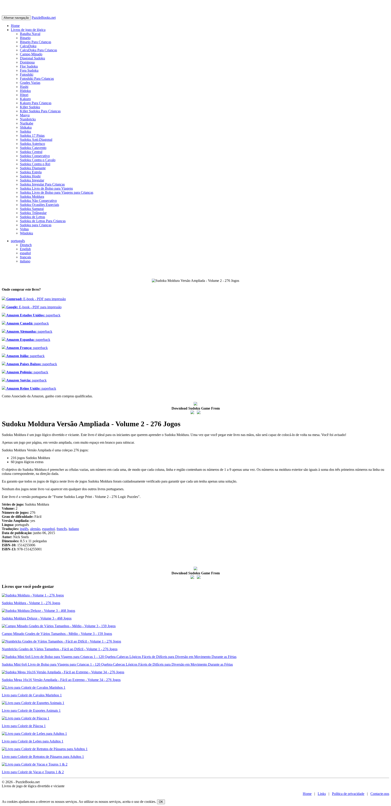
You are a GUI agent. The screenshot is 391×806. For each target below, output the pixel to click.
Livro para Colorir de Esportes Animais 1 (31, 710)
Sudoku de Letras (32, 217)
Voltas (24, 229)
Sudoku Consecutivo (35, 156)
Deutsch (26, 245)
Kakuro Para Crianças (35, 103)
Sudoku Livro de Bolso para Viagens (46, 188)
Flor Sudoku (29, 66)
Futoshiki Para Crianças (37, 78)
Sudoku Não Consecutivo (38, 201)
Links (322, 794)
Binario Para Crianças (35, 42)
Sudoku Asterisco (32, 144)
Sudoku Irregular (32, 180)
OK (161, 802)
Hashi (24, 87)
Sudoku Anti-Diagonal (36, 139)
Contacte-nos (379, 794)
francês (62, 529)
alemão (35, 529)
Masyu (25, 115)
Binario (25, 38)
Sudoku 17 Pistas (32, 135)
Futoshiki (26, 74)
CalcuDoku (28, 46)
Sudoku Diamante (33, 168)
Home (15, 26)
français (25, 257)
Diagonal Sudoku (32, 58)
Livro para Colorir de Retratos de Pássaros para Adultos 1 (43, 757)
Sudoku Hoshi (30, 176)
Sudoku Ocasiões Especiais (39, 205)
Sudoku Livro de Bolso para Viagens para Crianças (56, 192)
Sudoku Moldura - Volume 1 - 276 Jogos (31, 603)
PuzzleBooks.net (44, 17)
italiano (25, 261)
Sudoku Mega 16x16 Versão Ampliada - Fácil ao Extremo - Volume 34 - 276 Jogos (61, 680)
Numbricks (28, 119)
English (25, 249)
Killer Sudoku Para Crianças (40, 111)
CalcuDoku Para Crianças (38, 50)
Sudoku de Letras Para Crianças (43, 221)
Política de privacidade (348, 794)
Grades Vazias (30, 83)
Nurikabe (26, 123)
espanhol (48, 529)
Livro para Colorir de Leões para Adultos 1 (32, 741)
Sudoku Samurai (32, 209)
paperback (32, 315)
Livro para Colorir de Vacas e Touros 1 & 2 (33, 772)
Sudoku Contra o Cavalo (37, 160)
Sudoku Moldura (32, 196)
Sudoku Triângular (33, 213)
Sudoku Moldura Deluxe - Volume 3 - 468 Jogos (37, 618)
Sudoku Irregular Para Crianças (42, 184)
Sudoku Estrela (31, 172)
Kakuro (25, 99)
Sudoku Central (31, 152)
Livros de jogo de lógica (28, 30)
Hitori (24, 95)
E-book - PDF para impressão (35, 299)
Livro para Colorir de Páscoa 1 (24, 726)
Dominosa (27, 62)
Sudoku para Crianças (35, 225)
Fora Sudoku (29, 70)
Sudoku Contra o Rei (35, 164)
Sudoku (25, 131)
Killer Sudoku (30, 107)
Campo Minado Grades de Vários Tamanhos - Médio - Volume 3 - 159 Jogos (57, 634)
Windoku (26, 233)
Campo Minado (31, 54)
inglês (24, 529)
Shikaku (26, 127)
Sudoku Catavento (33, 148)
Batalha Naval (30, 34)
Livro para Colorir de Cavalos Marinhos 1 (32, 695)
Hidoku (25, 91)
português (18, 241)
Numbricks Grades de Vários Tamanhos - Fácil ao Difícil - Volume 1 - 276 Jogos (59, 649)
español (25, 253)
